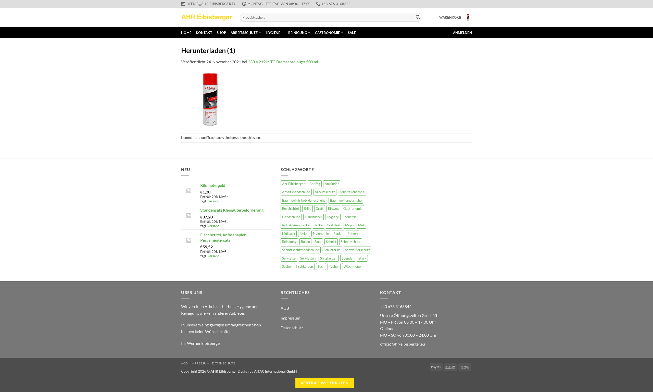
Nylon (304, 233)
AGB (285, 307)
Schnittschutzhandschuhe (300, 250)
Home (186, 33)
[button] (455, 17)
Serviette (289, 258)
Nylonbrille (321, 233)
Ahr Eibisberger (293, 184)
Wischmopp (352, 266)
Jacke (318, 225)
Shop (221, 33)
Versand (213, 201)
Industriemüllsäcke (296, 225)
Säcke (286, 266)
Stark (362, 258)
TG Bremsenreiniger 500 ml (294, 61)
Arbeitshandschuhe (296, 192)
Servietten (308, 258)
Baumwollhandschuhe (346, 200)
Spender (348, 258)
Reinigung (297, 33)
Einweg (333, 208)
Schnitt (331, 242)
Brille (307, 208)
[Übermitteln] (417, 17)
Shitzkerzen (328, 258)
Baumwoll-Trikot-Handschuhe (303, 200)
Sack (318, 242)
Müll (361, 225)
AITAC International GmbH (275, 371)
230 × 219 (257, 61)
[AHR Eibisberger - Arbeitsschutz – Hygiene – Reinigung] (206, 17)
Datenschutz (292, 327)
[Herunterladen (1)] (210, 98)
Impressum (290, 317)
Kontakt (204, 33)
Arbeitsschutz (244, 33)
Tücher (334, 266)
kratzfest (334, 225)
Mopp (349, 225)
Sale (352, 33)
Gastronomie (327, 33)
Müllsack (288, 233)
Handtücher (313, 217)
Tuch (321, 266)
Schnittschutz (350, 242)
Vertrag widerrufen (324, 383)
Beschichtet (290, 208)
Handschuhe (291, 217)
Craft (319, 208)
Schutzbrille (332, 250)
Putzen (352, 233)
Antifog (314, 184)
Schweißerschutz (357, 250)
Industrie (350, 217)
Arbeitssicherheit (352, 192)
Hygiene (273, 33)
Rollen (305, 242)
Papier (338, 233)
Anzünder (332, 184)
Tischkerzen (304, 266)
